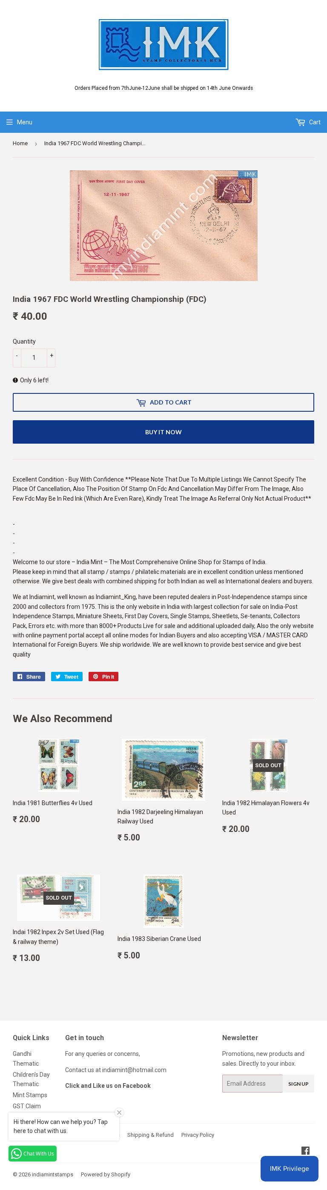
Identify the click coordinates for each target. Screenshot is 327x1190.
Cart (314, 122)
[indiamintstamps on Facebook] (305, 1151)
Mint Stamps (30, 1095)
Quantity (24, 341)
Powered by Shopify (105, 1174)
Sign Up (298, 1084)
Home (20, 143)
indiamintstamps (52, 1174)
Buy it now (163, 432)
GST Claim (27, 1106)
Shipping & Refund (150, 1135)
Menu (24, 122)
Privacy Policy (197, 1135)
